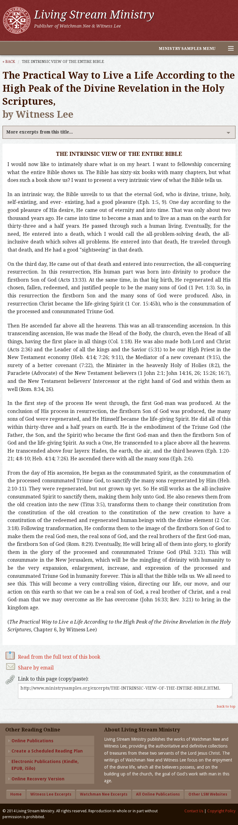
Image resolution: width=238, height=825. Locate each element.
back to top (226, 706)
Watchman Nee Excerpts (103, 794)
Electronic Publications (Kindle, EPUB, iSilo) (45, 765)
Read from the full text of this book (59, 657)
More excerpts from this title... (39, 131)
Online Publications (32, 740)
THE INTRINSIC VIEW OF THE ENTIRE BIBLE (63, 61)
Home (16, 794)
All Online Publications (158, 794)
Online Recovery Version (37, 778)
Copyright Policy (221, 811)
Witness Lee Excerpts (50, 794)
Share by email (36, 668)
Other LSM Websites (207, 794)
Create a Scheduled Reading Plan (47, 750)
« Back (8, 61)
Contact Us (193, 811)
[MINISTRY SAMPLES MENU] (228, 48)
